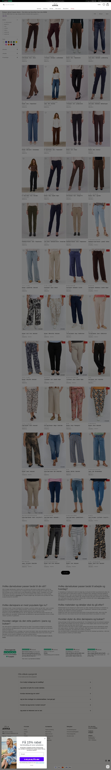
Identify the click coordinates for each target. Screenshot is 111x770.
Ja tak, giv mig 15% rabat (31, 759)
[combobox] (11, 4)
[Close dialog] (45, 738)
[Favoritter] (104, 4)
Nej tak (31, 765)
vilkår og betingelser (40, 762)
